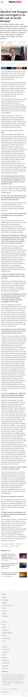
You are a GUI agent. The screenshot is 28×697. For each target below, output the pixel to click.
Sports (4, 640)
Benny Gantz (19, 544)
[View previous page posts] (12, 584)
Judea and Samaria (7, 632)
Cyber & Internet (6, 638)
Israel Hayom (14, 689)
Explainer (4, 613)
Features (4, 622)
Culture (4, 608)
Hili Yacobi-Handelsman (7, 576)
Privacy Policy (5, 663)
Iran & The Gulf (6, 649)
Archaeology (5, 600)
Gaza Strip (5, 652)
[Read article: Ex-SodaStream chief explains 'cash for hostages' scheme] (23, 574)
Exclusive (4, 610)
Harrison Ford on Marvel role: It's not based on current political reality (9, 565)
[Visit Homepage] (15, 2)
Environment (5, 616)
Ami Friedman (5, 560)
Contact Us (5, 668)
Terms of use (5, 660)
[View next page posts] (15, 584)
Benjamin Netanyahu (9, 544)
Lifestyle (4, 635)
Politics (4, 654)
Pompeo (17, 546)
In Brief (4, 627)
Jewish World (5, 630)
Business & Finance (7, 605)
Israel (11, 546)
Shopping (4, 657)
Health (4, 624)
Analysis (4, 597)
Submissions (5, 665)
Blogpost (4, 602)
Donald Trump (5, 546)
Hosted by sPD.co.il (5, 691)
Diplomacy (5, 646)
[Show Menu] (2, 2)
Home (1, 8)
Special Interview (8, 8)
